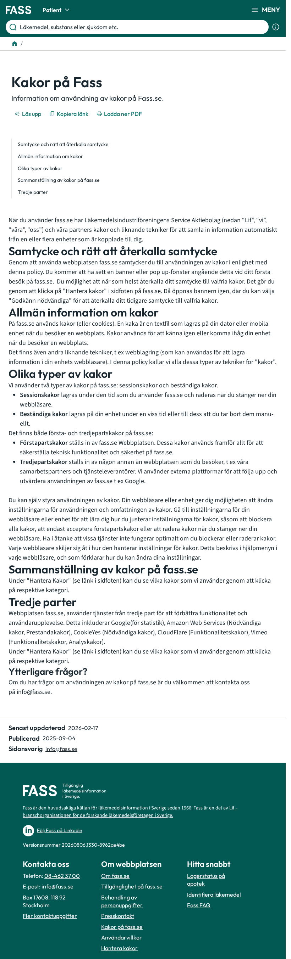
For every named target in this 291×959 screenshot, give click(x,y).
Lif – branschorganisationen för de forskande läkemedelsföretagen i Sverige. (130, 811)
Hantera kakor (119, 948)
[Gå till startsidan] (18, 10)
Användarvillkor (121, 937)
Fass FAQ (198, 905)
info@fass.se (33, 692)
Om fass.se (115, 875)
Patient (52, 9)
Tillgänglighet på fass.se (132, 886)
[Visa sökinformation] (275, 27)
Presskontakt (117, 915)
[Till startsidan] (14, 43)
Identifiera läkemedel (214, 894)
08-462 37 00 (62, 875)
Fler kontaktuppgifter (50, 915)
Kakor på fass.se (122, 926)
